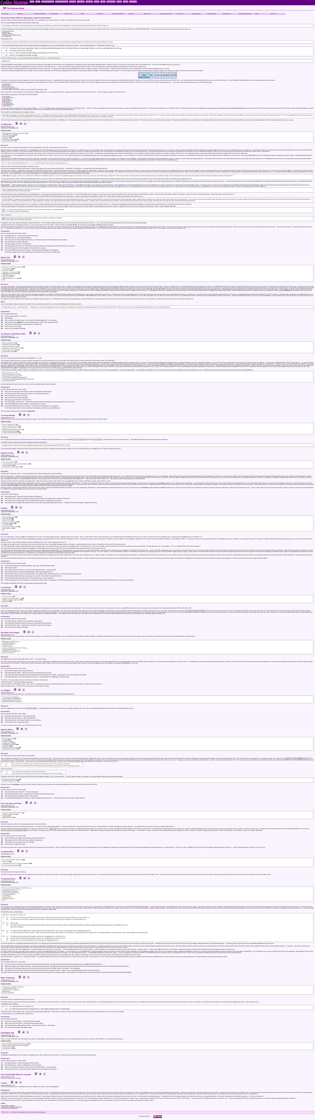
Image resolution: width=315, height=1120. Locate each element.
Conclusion (273, 13)
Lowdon (82, 13)
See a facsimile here (165, 82)
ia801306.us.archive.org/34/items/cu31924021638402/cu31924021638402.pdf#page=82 (222, 108)
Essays (96, 1)
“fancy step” (10, 316)
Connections (277, 365)
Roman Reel (179, 13)
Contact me (133, 1)
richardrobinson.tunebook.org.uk (9, 1108)
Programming (111, 1)
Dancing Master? (181, 1096)
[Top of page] (25, 124)
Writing (119, 1)
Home (32, 1)
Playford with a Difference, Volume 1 (113, 155)
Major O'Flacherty (211, 13)
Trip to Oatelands (290, 951)
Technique (89, 1)
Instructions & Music (48, 1)
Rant (11, 358)
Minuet (154, 150)
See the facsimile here (112, 370)
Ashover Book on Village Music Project (11, 1107)
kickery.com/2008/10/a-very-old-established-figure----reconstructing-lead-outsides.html (36, 194)
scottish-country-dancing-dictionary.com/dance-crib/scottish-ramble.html (27, 442)
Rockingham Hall (227, 13)
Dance (38, 1)
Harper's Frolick (68, 13)
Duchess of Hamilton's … (40, 13)
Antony (125, 1)
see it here (177, 64)
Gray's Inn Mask (180, 150)
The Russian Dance (152, 551)
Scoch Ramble (53, 13)
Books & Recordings (62, 1)
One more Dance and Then (166, 13)
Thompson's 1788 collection (90, 1100)
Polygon (131, 13)
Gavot (256, 13)
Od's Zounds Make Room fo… (246, 13)
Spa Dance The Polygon (118, 13)
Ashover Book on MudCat (8, 1105)
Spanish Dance (147, 13)
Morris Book (39, 168)
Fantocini (99, 13)
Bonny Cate (20, 13)
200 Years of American (50, 173)
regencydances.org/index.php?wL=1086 (36, 583)
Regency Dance (71, 760)
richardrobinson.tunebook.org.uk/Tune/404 (39, 539)
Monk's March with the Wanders (208, 150)
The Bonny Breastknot (97, 951)
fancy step (11, 244)
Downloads (80, 1)
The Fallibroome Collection (66, 186)
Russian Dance (195, 13)
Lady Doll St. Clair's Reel (13, 366)
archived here (13, 94)
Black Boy (4, 13)
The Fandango (110, 365)
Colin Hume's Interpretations (18, 1112)
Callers (103, 1)
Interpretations (88, 155)
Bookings (72, 1)
